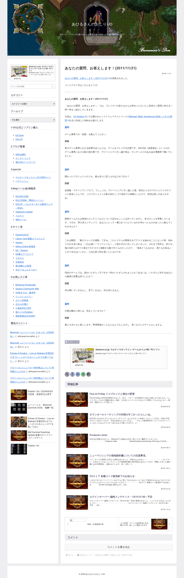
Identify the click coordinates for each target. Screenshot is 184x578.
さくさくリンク (23, 158)
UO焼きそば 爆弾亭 (25, 292)
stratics (18, 242)
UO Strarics (21, 250)
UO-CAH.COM (21, 196)
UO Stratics (78, 116)
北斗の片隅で (21, 304)
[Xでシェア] (67, 374)
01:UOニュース (73, 342)
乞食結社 (19, 262)
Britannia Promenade (25, 285)
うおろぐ (19, 216)
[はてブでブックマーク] (78, 374)
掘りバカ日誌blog (24, 312)
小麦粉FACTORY (23, 308)
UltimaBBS (20, 154)
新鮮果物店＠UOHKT (25, 316)
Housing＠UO (21, 235)
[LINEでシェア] (83, 374)
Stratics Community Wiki (27, 289)
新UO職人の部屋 (23, 266)
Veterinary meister (24, 212)
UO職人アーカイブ (24, 254)
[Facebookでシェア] (72, 374)
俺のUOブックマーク (25, 162)
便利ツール (20, 219)
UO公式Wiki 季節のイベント (29, 200)
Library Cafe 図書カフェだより (30, 238)
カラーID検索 (21, 300)
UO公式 (19, 139)
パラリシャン (21, 181)
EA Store (19, 135)
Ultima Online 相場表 (25, 246)
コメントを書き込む (118, 547)
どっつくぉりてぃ (24, 296)
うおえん (19, 258)
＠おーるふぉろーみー (26, 270)
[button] (88, 374)
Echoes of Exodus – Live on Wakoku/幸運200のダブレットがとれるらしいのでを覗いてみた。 (32, 357)
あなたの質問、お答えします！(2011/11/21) (86, 78)
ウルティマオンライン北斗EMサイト (33, 177)
